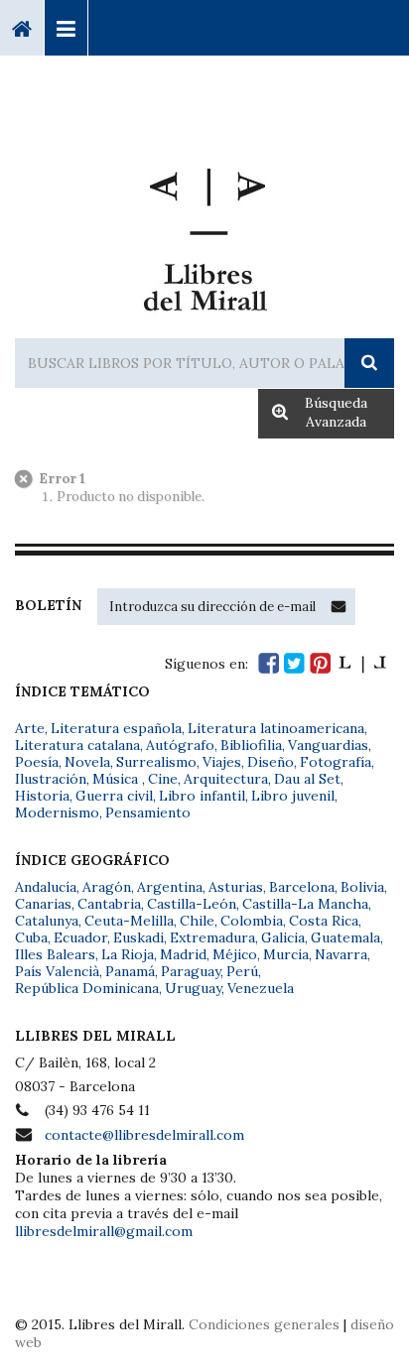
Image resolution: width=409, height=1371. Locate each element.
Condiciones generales (264, 1324)
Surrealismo (156, 762)
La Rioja (127, 954)
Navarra (341, 954)
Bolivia (362, 887)
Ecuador (80, 937)
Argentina (170, 887)
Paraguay (190, 971)
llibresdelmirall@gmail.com (104, 1231)
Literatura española (116, 728)
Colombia (251, 921)
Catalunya (46, 921)
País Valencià (57, 971)
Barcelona (302, 887)
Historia (42, 796)
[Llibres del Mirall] (204, 231)
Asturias (235, 887)
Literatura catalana (77, 745)
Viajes (222, 762)
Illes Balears (55, 954)
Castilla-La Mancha (305, 904)
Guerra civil (114, 796)
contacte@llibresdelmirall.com (144, 1135)
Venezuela (260, 988)
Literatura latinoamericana (276, 728)
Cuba (31, 937)
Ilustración (50, 779)
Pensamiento (148, 812)
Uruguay (193, 988)
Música (117, 779)
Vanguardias (328, 745)
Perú (242, 971)
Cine (163, 779)
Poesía (37, 762)
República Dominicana (87, 988)
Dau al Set (307, 779)
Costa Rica (323, 921)
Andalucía (45, 887)
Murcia (286, 954)
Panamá (130, 971)
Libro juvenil (293, 796)
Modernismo (57, 812)
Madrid (183, 954)
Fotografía (335, 762)
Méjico (234, 954)
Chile (197, 921)
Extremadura (212, 937)
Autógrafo (180, 745)
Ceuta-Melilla (129, 921)
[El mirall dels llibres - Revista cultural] (362, 663)
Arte (30, 728)
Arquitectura (226, 779)
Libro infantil (202, 796)
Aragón (106, 887)
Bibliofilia (251, 745)
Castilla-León (191, 904)
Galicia (283, 937)
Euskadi (138, 937)
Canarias (43, 904)
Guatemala (345, 937)
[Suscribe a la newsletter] (338, 606)
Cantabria (109, 904)
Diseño (270, 762)
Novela (87, 762)
